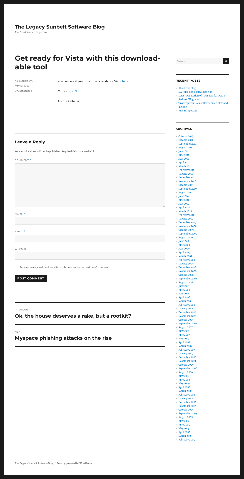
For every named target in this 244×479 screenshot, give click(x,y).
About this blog (187, 88)
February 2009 (186, 259)
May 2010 (183, 203)
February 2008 (186, 304)
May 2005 (184, 428)
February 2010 (186, 214)
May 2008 (184, 293)
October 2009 (186, 229)
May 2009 (184, 248)
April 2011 (184, 162)
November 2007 (187, 316)
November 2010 (187, 181)
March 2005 (185, 435)
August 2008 (185, 282)
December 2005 (187, 402)
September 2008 (187, 278)
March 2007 (185, 346)
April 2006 (184, 387)
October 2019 (185, 136)
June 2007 (184, 334)
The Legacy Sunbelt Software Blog (60, 27)
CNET (73, 91)
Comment (23, 160)
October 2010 (185, 185)
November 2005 (187, 405)
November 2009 (187, 226)
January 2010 (185, 218)
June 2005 (184, 424)
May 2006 (184, 383)
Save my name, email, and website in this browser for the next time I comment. (64, 267)
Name (20, 214)
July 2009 (183, 241)
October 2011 (185, 140)
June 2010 (184, 200)
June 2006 (184, 379)
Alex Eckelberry (24, 80)
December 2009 (187, 222)
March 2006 (185, 391)
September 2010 (187, 188)
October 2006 (186, 364)
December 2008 (187, 267)
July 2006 (183, 376)
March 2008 (185, 301)
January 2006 (186, 398)
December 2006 (187, 357)
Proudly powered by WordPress (74, 463)
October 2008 (186, 274)
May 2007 (184, 338)
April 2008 (184, 297)
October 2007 (186, 319)
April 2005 (184, 432)
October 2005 (186, 409)
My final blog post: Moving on (195, 91)
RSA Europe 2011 (187, 110)
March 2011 (184, 166)
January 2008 (185, 308)
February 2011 (186, 170)
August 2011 (185, 147)
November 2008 (187, 271)
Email (20, 231)
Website (21, 249)
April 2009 (184, 252)
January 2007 (185, 353)
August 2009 (185, 237)
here (125, 81)
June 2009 (184, 244)
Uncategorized (23, 90)
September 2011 (187, 143)
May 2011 (183, 158)
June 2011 (183, 155)
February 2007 (186, 349)
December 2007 (187, 312)
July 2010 (183, 196)
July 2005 (183, 420)
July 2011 (183, 151)
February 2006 (186, 394)
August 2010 (185, 192)
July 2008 (183, 286)
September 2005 (187, 413)
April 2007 (184, 342)
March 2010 (185, 211)
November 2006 (187, 361)
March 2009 (185, 256)
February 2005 (186, 439)
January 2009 (186, 263)
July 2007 (183, 331)
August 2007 (185, 327)
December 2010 (187, 177)
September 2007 (187, 323)
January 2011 (185, 173)
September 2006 (187, 368)
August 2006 (185, 372)
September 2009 (187, 233)
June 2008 (184, 289)
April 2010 (184, 207)
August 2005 (185, 417)
